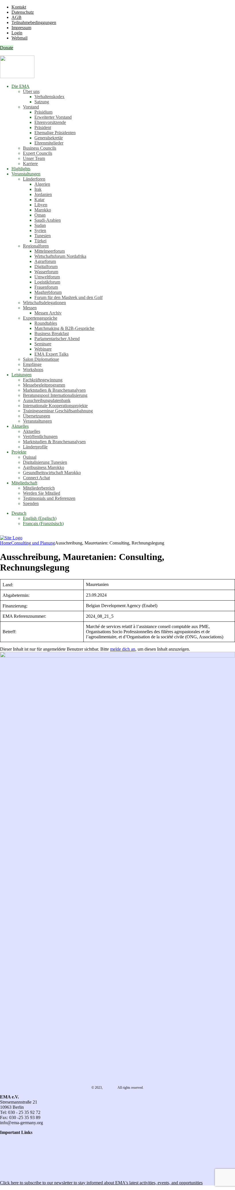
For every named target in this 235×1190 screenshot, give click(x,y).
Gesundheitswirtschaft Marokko (52, 472)
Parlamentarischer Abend (57, 338)
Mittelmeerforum (49, 251)
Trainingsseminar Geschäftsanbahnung (58, 410)
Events (6, 1163)
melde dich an (122, 649)
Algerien (42, 184)
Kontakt (18, 7)
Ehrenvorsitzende (50, 122)
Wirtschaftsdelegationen (44, 302)
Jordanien (43, 194)
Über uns (31, 91)
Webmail (19, 37)
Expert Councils (37, 153)
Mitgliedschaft (24, 482)
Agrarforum (45, 261)
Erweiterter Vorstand (53, 117)
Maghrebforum (48, 292)
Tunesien (42, 235)
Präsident (42, 127)
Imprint (6, 1153)
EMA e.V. (110, 1088)
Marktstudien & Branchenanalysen (54, 390)
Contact (7, 1137)
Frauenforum (46, 287)
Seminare (42, 343)
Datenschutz (22, 12)
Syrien (40, 230)
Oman (40, 215)
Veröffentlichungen (40, 436)
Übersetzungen (36, 415)
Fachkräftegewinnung (42, 379)
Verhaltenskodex (49, 96)
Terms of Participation (20, 1147)
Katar (39, 199)
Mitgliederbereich (39, 488)
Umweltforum (47, 276)
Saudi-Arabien (47, 220)
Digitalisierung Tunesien (45, 462)
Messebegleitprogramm (44, 385)
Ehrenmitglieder (48, 142)
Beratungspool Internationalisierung (55, 395)
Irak (38, 189)
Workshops (33, 369)
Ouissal (29, 457)
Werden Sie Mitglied (41, 493)
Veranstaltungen (25, 173)
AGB (16, 17)
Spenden (31, 503)
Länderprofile (35, 446)
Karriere (30, 163)
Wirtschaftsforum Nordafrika (60, 256)
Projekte (18, 452)
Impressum (21, 27)
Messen (30, 307)
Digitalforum (46, 266)
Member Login (13, 1158)
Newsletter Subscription (23, 1173)
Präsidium (43, 112)
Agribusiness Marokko (43, 467)
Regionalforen (36, 245)
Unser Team (34, 158)
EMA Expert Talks (51, 354)
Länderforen (34, 179)
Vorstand (31, 106)
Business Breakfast (51, 333)
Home (5, 542)
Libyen (40, 204)
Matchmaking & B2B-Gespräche (64, 328)
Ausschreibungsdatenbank (46, 400)
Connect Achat (36, 477)
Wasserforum (46, 271)
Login (16, 32)
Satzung (41, 101)
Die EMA (20, 86)
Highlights (20, 168)
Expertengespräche (40, 318)
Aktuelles (20, 426)
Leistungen (21, 374)
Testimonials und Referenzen (49, 498)
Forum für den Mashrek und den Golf (68, 297)
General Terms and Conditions (27, 1142)
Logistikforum (47, 282)
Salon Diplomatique (41, 359)
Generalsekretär (48, 137)
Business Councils (39, 148)
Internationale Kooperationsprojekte (55, 405)
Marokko (42, 209)
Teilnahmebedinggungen (33, 22)
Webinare (43, 348)
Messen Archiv (48, 312)
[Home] (11, 537)
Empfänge (32, 364)
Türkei (40, 240)
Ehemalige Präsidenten (55, 132)
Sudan (40, 225)
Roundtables (45, 323)
